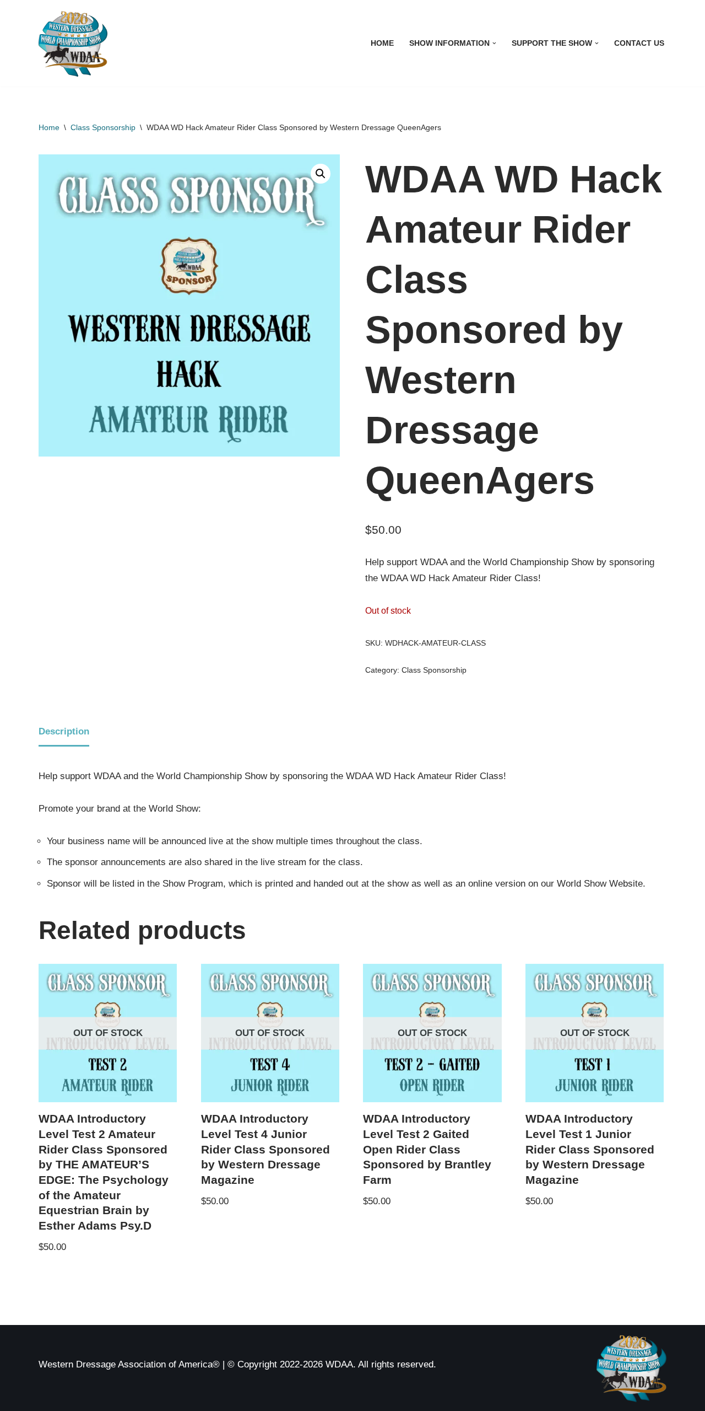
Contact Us (639, 43)
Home (382, 43)
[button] (494, 43)
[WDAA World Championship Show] (73, 43)
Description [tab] (64, 731)
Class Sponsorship (102, 127)
